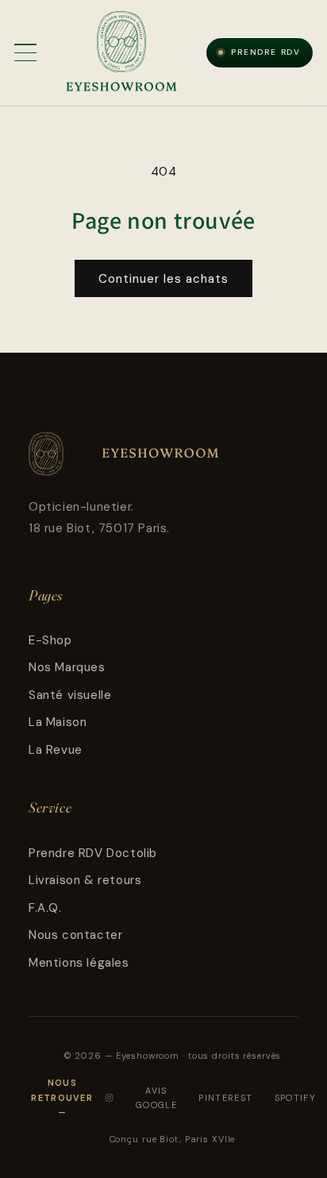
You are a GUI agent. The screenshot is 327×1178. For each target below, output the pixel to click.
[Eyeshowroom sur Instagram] (109, 1098)
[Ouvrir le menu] (25, 52)
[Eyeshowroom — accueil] (121, 52)
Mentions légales (79, 963)
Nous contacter (75, 935)
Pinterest (225, 1097)
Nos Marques (67, 667)
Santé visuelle (70, 695)
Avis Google (156, 1097)
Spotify (295, 1097)
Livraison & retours (85, 880)
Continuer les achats (163, 279)
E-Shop (50, 640)
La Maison (58, 722)
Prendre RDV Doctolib (93, 853)
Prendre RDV (266, 52)
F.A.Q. (45, 908)
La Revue (56, 750)
